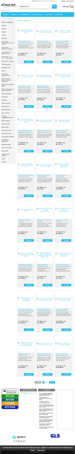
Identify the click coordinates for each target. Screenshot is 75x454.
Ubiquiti (8, 32)
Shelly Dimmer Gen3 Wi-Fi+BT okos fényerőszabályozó (62, 220)
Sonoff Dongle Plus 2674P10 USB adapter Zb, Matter (45, 424)
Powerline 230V (6, 124)
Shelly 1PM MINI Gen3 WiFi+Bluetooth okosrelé (43, 86)
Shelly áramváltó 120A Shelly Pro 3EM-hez (62, 131)
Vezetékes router (8, 67)
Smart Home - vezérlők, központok (8, 48)
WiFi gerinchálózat (8, 93)
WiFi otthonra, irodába (8, 61)
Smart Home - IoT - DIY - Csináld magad (8, 57)
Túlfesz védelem (6, 103)
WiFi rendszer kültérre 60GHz (8, 85)
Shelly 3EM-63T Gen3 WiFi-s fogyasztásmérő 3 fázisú (63, 86)
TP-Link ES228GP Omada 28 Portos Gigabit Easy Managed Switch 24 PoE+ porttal (45, 394)
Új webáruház (59, 14)
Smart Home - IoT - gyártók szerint (8, 52)
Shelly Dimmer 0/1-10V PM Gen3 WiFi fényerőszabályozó (44, 220)
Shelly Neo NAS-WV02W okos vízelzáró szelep (62, 310)
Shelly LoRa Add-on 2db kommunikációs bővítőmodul (25, 310)
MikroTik (8, 28)
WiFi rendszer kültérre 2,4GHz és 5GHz (8, 89)
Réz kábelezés (8, 106)
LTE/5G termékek (8, 64)
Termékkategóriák (24, 14)
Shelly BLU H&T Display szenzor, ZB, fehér (43, 176)
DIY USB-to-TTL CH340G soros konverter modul (62, 42)
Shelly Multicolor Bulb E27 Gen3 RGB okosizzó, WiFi (44, 310)
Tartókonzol (8, 97)
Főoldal (5, 14)
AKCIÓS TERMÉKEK (7, 22)
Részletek (41, 450)
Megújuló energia (8, 144)
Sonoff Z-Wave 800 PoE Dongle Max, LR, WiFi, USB (46, 414)
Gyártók (14, 14)
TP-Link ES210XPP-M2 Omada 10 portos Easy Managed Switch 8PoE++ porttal (46, 405)
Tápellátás (8, 100)
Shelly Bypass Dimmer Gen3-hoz (24, 220)
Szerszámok (5, 151)
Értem (33, 450)
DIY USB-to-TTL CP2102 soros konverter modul (24, 86)
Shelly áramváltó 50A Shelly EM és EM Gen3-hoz (25, 176)
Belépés (64, 1)
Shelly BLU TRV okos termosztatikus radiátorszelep (61, 176)
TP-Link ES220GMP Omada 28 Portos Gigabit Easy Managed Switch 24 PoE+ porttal (46, 420)
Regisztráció (70, 1)
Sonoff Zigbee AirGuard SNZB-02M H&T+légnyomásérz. (46, 417)
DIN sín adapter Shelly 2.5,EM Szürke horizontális (44, 42)
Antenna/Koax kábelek (8, 136)
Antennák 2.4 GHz (8, 130)
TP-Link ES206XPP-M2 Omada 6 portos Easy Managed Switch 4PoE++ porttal (46, 410)
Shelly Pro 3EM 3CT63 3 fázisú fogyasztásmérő (62, 354)
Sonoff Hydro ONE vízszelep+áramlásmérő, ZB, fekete (45, 398)
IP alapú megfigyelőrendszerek (8, 116)
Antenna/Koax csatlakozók (8, 140)
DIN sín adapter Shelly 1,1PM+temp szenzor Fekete (25, 42)
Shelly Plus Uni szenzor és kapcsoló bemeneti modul (44, 354)
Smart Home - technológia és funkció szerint (8, 43)
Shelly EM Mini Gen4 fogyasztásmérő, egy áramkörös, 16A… (42, 265)
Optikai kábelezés (8, 109)
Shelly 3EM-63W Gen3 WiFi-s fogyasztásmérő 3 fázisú (25, 131)
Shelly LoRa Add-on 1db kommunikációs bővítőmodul (63, 265)
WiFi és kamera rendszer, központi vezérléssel (8, 80)
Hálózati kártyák (8, 120)
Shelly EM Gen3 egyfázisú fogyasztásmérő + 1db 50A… (25, 265)
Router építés (8, 127)
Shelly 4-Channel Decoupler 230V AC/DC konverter (44, 131)
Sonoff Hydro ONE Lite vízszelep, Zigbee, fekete (44, 402)
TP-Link (8, 35)
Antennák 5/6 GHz (8, 133)
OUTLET (8, 162)
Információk (49, 14)
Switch (8, 71)
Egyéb (3, 158)
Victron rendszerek (8, 147)
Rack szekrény (8, 113)
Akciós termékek (37, 14)
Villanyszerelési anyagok (8, 154)
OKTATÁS (4, 38)
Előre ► (52, 382)
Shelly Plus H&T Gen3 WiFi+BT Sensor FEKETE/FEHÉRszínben (24, 354)
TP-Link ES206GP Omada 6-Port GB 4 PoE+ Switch (46, 428)
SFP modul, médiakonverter (8, 74)
